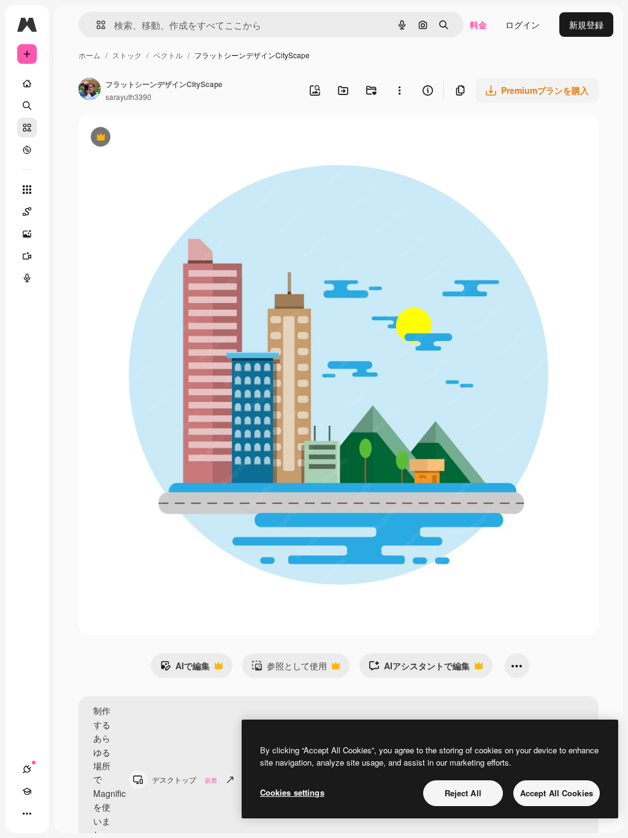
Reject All (463, 793)
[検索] (27, 105)
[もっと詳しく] (27, 150)
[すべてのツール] (27, 189)
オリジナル (163, 138)
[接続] (27, 769)
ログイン (522, 24)
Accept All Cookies (556, 793)
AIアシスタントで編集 (419, 668)
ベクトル (168, 55)
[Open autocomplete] (96, 24)
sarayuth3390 (128, 96)
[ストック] (27, 127)
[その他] (27, 813)
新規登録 (586, 24)
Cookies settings (292, 792)
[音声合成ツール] (27, 278)
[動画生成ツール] (27, 256)
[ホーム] (27, 83)
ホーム (89, 55)
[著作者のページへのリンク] (89, 90)
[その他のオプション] (399, 90)
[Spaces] (27, 211)
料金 (478, 24)
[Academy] (27, 791)
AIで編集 (185, 668)
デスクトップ (184, 779)
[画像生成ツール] (27, 234)
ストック (127, 55)
